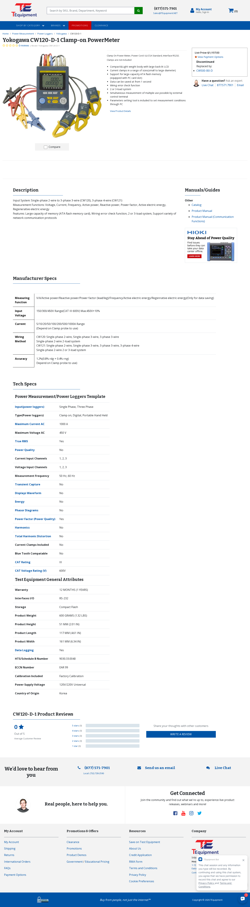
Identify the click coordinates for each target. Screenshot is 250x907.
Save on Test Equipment (144, 842)
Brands (56, 25)
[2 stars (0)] (112, 741)
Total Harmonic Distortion (33, 536)
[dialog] (201, 10)
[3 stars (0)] (112, 735)
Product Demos (76, 855)
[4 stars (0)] (112, 730)
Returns (9, 855)
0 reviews (24, 45)
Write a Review (181, 734)
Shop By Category (28, 25)
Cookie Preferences (141, 881)
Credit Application (140, 855)
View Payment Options (210, 56)
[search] (90, 10)
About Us (135, 848)
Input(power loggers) (29, 407)
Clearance (102, 25)
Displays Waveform (28, 493)
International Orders (17, 862)
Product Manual (202, 211)
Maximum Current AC (30, 424)
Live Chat (207, 85)
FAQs (7, 868)
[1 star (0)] (112, 746)
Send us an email (160, 768)
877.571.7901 (225, 85)
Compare (54, 147)
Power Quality (25, 450)
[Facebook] (176, 813)
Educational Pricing (97, 862)
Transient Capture (27, 484)
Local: (94, 773)
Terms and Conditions (143, 868)
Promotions (80, 25)
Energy (19, 501)
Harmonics (22, 527)
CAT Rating (22, 562)
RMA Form (135, 862)
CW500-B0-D (204, 70)
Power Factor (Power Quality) (35, 519)
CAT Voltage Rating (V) (30, 571)
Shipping (9, 848)
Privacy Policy (137, 875)
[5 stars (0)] (112, 725)
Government (75, 862)
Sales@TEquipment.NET (165, 13)
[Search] (138, 10)
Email (240, 85)
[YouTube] (184, 813)
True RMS (21, 441)
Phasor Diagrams (26, 510)
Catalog (197, 205)
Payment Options (15, 875)
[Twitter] (199, 813)
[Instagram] (192, 813)
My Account (11, 842)
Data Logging (24, 650)
